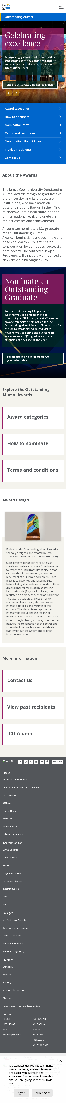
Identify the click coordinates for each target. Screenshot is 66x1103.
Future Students (10, 857)
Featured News (9, 811)
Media (5, 904)
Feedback (57, 761)
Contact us (12, 158)
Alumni (6, 865)
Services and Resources (13, 990)
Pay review (7, 818)
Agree (21, 1093)
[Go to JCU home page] (8, 761)
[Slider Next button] (16, 93)
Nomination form (17, 125)
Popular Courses (10, 826)
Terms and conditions (20, 133)
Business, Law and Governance (17, 928)
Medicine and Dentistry (13, 943)
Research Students (11, 889)
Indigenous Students (12, 873)
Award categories (17, 108)
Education (7, 998)
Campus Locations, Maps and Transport (21, 787)
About (6, 772)
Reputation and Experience (15, 779)
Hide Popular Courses (13, 834)
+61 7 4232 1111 (40, 1034)
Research (7, 974)
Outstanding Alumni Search (24, 141)
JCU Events (7, 803)
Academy (7, 982)
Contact (8, 1014)
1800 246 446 (9, 1024)
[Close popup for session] (60, 1061)
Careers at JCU (9, 795)
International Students (12, 881)
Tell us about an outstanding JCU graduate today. (28, 358)
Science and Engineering (13, 951)
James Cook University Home (6, 6)
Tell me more (42, 1093)
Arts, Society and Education (15, 920)
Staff (5, 896)
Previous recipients (18, 149)
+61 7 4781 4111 (40, 1024)
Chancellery (8, 966)
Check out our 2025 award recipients (30, 85)
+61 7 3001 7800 (40, 1045)
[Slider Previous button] (9, 93)
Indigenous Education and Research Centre (22, 1006)
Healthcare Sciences (12, 935)
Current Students (10, 849)
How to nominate (17, 117)
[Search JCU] (61, 6)
